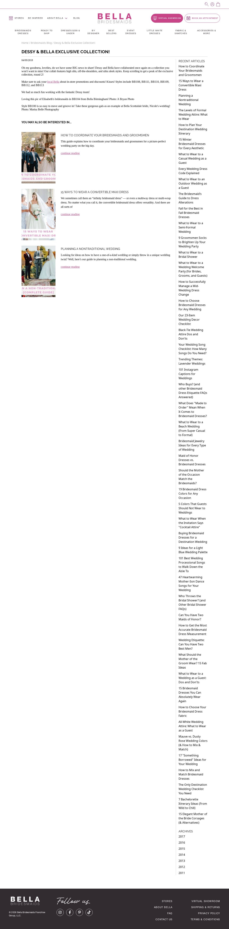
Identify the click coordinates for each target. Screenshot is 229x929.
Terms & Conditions (205, 920)
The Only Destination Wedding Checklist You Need (193, 789)
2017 (182, 836)
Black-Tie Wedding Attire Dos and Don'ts (191, 334)
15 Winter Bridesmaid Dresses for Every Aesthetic (192, 144)
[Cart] (218, 4)
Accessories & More (206, 32)
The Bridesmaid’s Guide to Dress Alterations (190, 198)
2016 (182, 843)
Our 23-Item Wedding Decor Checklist (189, 319)
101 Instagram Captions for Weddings (188, 374)
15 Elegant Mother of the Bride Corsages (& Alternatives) (193, 818)
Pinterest (79, 912)
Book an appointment (204, 18)
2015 (182, 849)
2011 (182, 873)
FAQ (169, 914)
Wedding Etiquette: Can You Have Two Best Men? (191, 644)
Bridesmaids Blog (41, 42)
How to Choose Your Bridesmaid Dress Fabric (192, 711)
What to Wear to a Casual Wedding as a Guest (192, 158)
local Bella (53, 81)
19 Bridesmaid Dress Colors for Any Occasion (192, 493)
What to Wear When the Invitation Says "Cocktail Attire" (192, 523)
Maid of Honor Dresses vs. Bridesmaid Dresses (192, 460)
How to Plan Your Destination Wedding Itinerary (193, 129)
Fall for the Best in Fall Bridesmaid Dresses (191, 212)
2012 (182, 867)
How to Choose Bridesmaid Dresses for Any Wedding (192, 305)
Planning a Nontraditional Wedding (90, 249)
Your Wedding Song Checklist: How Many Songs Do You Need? (193, 349)
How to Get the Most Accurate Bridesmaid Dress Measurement (193, 629)
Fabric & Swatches (181, 32)
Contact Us (163, 920)
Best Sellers (111, 32)
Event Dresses (130, 32)
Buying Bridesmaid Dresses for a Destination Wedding (193, 537)
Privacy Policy (209, 914)
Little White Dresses (154, 32)
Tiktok (89, 912)
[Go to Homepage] (114, 18)
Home (25, 42)
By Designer (93, 32)
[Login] (212, 4)
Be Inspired (35, 18)
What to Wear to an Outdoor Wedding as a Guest (193, 183)
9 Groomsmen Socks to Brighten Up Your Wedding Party (193, 242)
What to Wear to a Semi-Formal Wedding (191, 227)
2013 (182, 861)
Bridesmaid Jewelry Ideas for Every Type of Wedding (192, 445)
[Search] (207, 4)
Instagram (60, 912)
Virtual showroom (169, 18)
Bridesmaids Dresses (23, 32)
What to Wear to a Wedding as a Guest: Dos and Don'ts (192, 678)
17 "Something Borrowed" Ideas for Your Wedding (192, 759)
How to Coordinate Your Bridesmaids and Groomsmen (105, 135)
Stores (19, 18)
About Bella (55, 18)
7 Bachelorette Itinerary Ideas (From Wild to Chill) (193, 803)
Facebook (69, 912)
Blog (76, 18)
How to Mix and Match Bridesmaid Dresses (191, 774)
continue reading (70, 153)
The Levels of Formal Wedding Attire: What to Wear (193, 114)
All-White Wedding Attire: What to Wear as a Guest (192, 726)
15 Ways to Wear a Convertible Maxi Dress (95, 192)
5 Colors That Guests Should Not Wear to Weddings (193, 508)
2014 (182, 855)
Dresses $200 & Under (70, 32)
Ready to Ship (47, 32)
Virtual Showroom (206, 901)
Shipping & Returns (205, 907)
